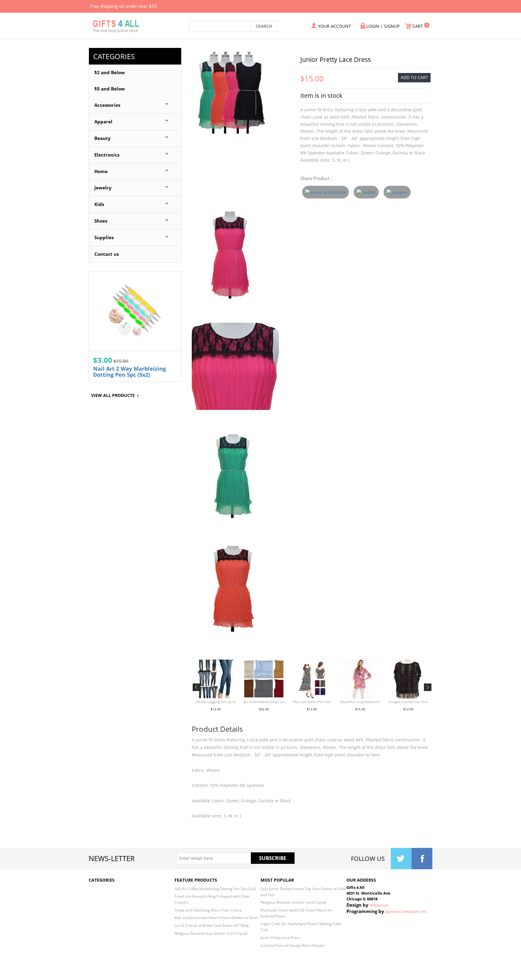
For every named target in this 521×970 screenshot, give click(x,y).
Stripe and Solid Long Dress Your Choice (208, 910)
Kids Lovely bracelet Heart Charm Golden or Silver (216, 917)
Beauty (102, 138)
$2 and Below (109, 72)
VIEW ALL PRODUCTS (113, 395)
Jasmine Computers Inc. (406, 911)
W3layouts (379, 905)
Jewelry (103, 188)
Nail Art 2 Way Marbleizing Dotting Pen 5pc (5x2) (129, 371)
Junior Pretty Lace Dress (280, 937)
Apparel (103, 122)
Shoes (100, 221)
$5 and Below (109, 89)
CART (418, 26)
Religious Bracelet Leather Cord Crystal (293, 902)
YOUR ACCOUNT (334, 26)
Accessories (107, 105)
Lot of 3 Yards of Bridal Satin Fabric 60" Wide (212, 925)
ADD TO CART (414, 77)
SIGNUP (391, 26)
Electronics (106, 155)
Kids (99, 204)
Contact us (106, 254)
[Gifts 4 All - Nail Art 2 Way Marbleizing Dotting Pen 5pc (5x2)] (135, 311)
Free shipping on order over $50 (123, 6)
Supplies (104, 237)
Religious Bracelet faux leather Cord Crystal (211, 933)
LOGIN (372, 26)
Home (101, 171)
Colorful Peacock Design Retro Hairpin (292, 945)
